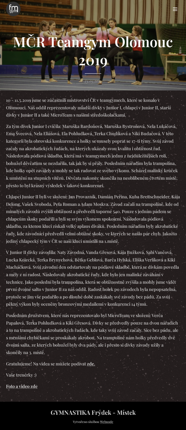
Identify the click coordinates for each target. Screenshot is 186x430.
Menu (175, 9)
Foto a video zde (22, 386)
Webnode (106, 422)
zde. (91, 364)
